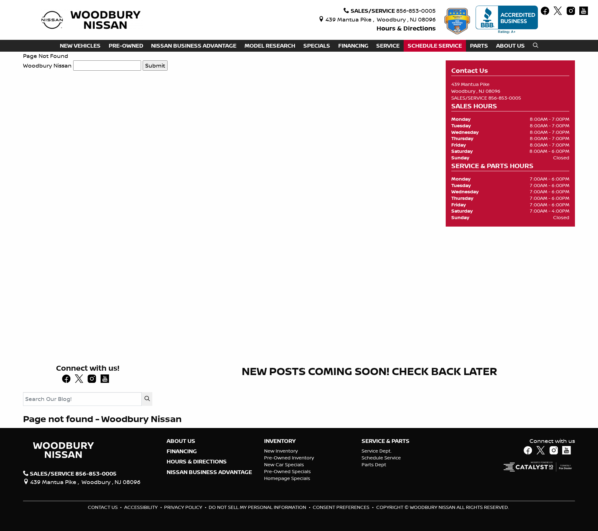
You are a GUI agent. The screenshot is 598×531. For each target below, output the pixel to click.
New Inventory (281, 451)
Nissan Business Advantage (209, 472)
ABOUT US (181, 441)
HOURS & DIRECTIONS (197, 461)
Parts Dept (374, 464)
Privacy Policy (183, 507)
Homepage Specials (287, 478)
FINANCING (182, 451)
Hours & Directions (406, 28)
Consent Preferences (341, 507)
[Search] (147, 399)
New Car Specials (284, 464)
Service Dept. (377, 451)
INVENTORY (280, 441)
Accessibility (141, 507)
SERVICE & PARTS (386, 441)
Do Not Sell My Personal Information (258, 507)
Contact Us (103, 507)
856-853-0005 (504, 98)
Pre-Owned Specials (287, 471)
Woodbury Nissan (47, 65)
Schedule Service (381, 457)
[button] (80, 46)
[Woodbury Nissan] (92, 19)
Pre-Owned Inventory (289, 457)
